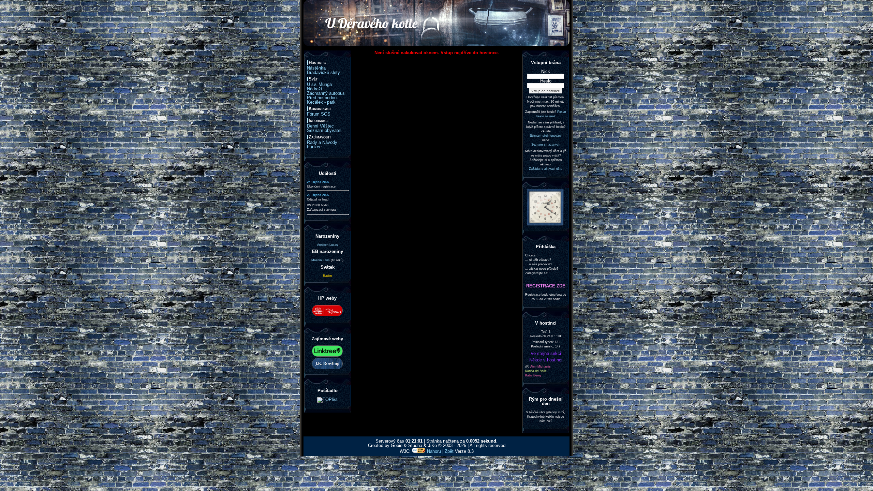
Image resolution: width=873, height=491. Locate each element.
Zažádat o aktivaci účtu (545, 168)
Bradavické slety (323, 72)
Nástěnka (316, 68)
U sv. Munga (319, 84)
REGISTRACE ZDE (545, 285)
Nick (545, 71)
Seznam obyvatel (324, 130)
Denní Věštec (320, 126)
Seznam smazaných (545, 144)
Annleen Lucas (327, 245)
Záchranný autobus (326, 93)
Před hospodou (322, 97)
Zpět (449, 451)
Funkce (314, 146)
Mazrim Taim (320, 260)
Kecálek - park (321, 102)
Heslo (545, 81)
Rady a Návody (322, 142)
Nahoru (434, 451)
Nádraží (314, 88)
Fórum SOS (318, 114)
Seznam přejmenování (546, 135)
